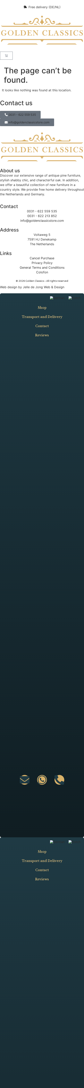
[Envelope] (24, 780)
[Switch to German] (57, 298)
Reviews (42, 335)
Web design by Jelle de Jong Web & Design (32, 287)
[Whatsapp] (42, 780)
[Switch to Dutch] (74, 298)
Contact (42, 326)
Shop (42, 308)
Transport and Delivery (42, 317)
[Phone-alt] (59, 780)
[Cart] (6, 56)
